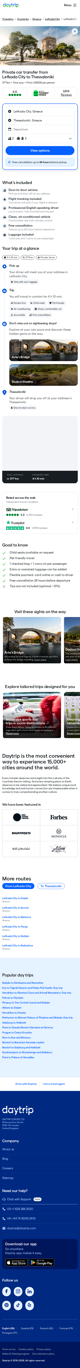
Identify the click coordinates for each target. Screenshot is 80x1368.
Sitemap (7, 1178)
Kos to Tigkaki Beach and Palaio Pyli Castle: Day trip (32, 987)
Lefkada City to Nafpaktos (17, 945)
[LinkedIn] (29, 1291)
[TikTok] (18, 1305)
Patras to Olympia (12, 997)
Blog (5, 1158)
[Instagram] (18, 1291)
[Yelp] (29, 1305)
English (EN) (8, 1328)
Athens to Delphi (11, 1007)
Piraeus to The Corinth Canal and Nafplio (26, 1002)
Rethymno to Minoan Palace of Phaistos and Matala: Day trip (37, 1017)
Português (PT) (9, 1333)
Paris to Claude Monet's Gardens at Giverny (27, 1027)
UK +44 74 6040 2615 (21, 1218)
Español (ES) (27, 1328)
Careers (7, 1168)
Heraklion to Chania (14, 1012)
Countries (23, 19)
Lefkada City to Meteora (16, 917)
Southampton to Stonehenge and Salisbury (27, 1052)
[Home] (11, 5)
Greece (36, 19)
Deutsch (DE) (46, 1328)
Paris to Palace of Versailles (18, 1057)
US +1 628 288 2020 (20, 1209)
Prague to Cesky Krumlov (17, 1032)
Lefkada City (52, 19)
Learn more (40, 659)
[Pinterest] (6, 1305)
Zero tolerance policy (43, 1353)
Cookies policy (26, 1349)
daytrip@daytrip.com (21, 1228)
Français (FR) (66, 1328)
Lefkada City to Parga (15, 926)
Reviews (66, 94)
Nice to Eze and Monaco (16, 1037)
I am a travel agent (54, 1083)
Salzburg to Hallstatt (14, 1022)
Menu (67, 5)
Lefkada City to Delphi (15, 898)
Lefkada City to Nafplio (15, 936)
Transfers (7, 19)
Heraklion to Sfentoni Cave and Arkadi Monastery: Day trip (36, 992)
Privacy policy (44, 1349)
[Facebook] (6, 1291)
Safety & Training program (15, 1353)
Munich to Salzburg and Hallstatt (21, 1047)
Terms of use (9, 1349)
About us (8, 1149)
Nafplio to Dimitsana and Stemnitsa (22, 982)
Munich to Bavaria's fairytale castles (23, 1042)
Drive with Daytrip (26, 1083)
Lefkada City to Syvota (15, 907)
